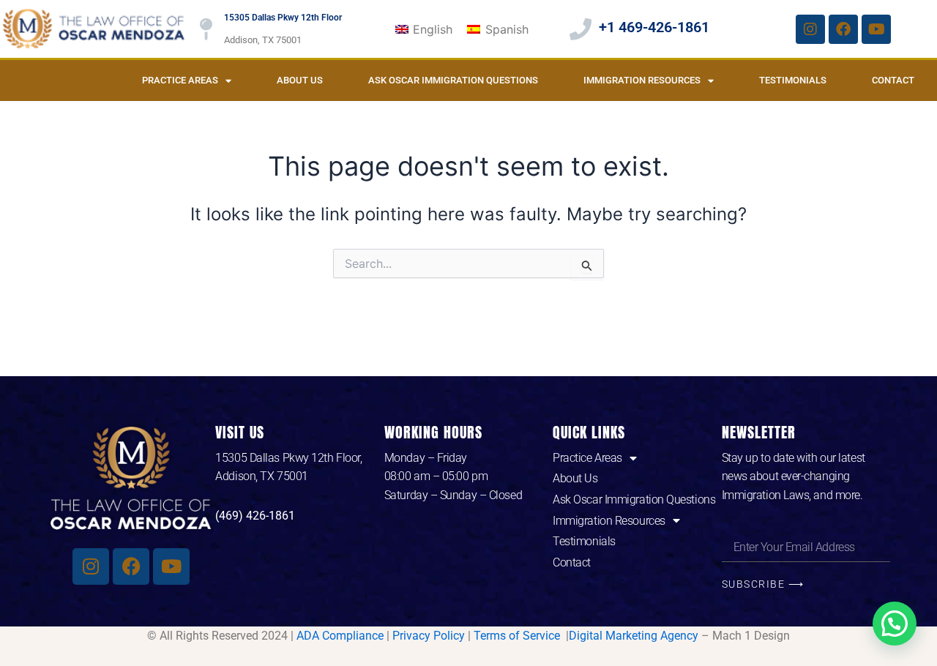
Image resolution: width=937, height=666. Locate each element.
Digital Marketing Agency (633, 636)
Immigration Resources (642, 80)
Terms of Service (518, 636)
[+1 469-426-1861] (580, 29)
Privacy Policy (428, 636)
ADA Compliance (340, 636)
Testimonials (792, 80)
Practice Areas (180, 80)
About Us (300, 80)
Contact (893, 80)
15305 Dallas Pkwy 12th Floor (283, 17)
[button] (895, 624)
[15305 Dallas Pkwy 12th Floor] (206, 29)
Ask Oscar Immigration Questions (453, 80)
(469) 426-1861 (255, 516)
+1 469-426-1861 (654, 27)
